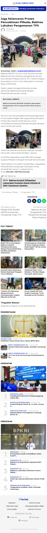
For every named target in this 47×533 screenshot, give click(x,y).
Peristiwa (23, 411)
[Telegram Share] (39, 201)
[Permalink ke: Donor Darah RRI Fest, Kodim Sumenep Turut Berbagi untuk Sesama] (35, 284)
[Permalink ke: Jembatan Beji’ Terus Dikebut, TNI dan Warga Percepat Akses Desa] (35, 262)
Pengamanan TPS (28, 192)
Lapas (21, 394)
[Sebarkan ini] (29, 201)
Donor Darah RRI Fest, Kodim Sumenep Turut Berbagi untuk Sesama (34, 293)
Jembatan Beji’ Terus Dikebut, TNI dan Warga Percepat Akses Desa (34, 272)
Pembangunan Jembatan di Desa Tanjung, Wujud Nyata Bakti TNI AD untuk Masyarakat (35, 246)
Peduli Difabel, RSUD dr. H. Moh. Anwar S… (27, 405)
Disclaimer (12, 509)
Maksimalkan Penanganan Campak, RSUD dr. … (26, 414)
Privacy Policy (34, 509)
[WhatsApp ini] (44, 201)
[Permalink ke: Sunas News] (3, 30)
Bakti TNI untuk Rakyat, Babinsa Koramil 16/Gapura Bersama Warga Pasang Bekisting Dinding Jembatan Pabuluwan (11, 248)
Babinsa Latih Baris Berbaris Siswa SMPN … (25, 471)
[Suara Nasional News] (23, 3)
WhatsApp (35, 517)
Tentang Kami (12, 506)
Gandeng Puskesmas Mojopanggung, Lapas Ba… (26, 397)
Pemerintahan (6, 339)
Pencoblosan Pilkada (10, 192)
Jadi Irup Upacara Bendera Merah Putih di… (27, 480)
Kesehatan (14, 394)
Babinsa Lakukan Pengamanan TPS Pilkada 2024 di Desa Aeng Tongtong (37, 212)
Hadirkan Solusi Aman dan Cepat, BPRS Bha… (20, 341)
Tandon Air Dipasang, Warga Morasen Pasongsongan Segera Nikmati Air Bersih (10, 294)
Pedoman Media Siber (34, 506)
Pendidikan (14, 452)
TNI (26, 345)
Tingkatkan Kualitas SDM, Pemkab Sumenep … (25, 488)
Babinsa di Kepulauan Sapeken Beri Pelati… (25, 463)
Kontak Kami (34, 503)
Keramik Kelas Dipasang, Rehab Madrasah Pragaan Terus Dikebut (11, 272)
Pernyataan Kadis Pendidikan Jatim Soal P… (26, 455)
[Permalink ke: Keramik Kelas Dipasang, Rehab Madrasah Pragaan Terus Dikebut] (11, 262)
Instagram (24, 520)
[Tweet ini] (34, 201)
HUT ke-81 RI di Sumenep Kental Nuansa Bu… (26, 356)
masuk (14, 306)
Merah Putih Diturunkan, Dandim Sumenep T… (27, 348)
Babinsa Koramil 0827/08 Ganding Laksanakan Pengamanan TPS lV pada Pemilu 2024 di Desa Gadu (22, 105)
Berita (10, 345)
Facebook (13, 517)
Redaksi (12, 503)
